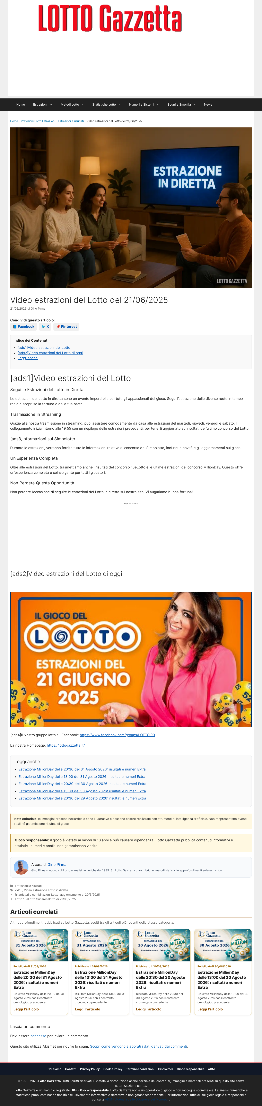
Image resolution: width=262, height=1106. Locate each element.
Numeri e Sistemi (141, 104)
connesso (38, 1036)
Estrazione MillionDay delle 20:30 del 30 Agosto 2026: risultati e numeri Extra (82, 784)
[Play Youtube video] (131, 659)
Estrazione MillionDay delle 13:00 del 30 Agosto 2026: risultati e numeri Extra (82, 791)
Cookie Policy (112, 1069)
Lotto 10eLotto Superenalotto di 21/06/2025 (45, 899)
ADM (211, 1069)
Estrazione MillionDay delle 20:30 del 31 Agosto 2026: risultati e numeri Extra (82, 769)
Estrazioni (40, 104)
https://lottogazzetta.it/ (66, 745)
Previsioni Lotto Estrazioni (38, 121)
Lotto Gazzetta (205, 19)
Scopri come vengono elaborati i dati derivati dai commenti (138, 1046)
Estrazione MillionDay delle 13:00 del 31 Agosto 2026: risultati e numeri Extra (82, 777)
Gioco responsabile (190, 1069)
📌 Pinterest (66, 326)
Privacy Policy (90, 1069)
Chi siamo (54, 1069)
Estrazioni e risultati (71, 121)
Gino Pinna (56, 864)
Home (20, 104)
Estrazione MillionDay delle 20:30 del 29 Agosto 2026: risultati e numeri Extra (82, 798)
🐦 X (45, 326)
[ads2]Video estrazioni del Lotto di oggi (50, 353)
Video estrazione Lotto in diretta (46, 890)
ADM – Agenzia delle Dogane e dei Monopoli (137, 1099)
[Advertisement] (131, 67)
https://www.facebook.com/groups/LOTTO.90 (117, 735)
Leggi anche (28, 358)
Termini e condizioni (140, 1069)
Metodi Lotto (70, 104)
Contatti (70, 1069)
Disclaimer (165, 1069)
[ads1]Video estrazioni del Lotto (44, 348)
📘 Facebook (23, 326)
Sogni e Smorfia (179, 104)
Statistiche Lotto (104, 104)
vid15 (18, 890)
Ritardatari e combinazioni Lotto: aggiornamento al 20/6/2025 (57, 894)
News (208, 104)
